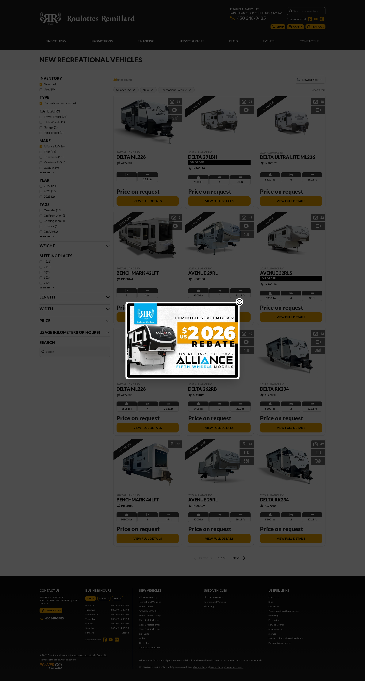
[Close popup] (240, 302)
